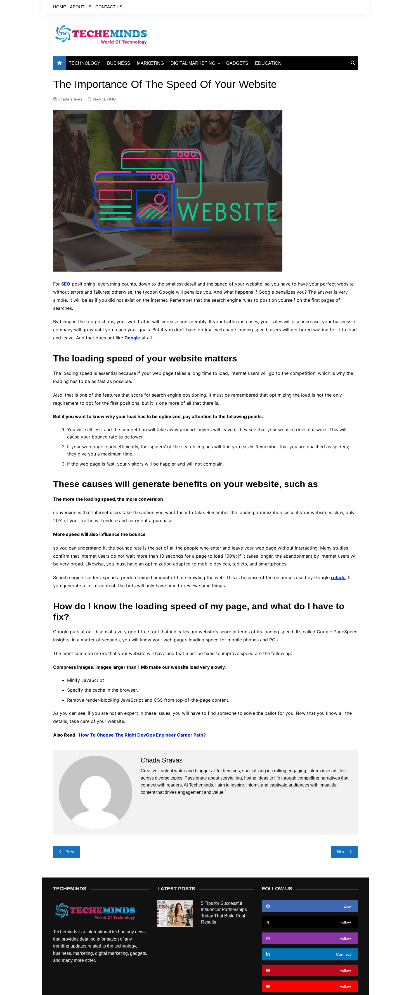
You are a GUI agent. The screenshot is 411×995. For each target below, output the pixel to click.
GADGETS (237, 63)
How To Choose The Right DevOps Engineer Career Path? (142, 735)
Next (341, 851)
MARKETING (150, 63)
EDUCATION (268, 63)
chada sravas (70, 99)
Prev (69, 851)
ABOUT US (80, 6)
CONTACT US (108, 6)
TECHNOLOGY (84, 63)
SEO (65, 284)
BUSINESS (118, 63)
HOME (59, 6)
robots (338, 577)
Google (132, 338)
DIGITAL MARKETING (193, 63)
